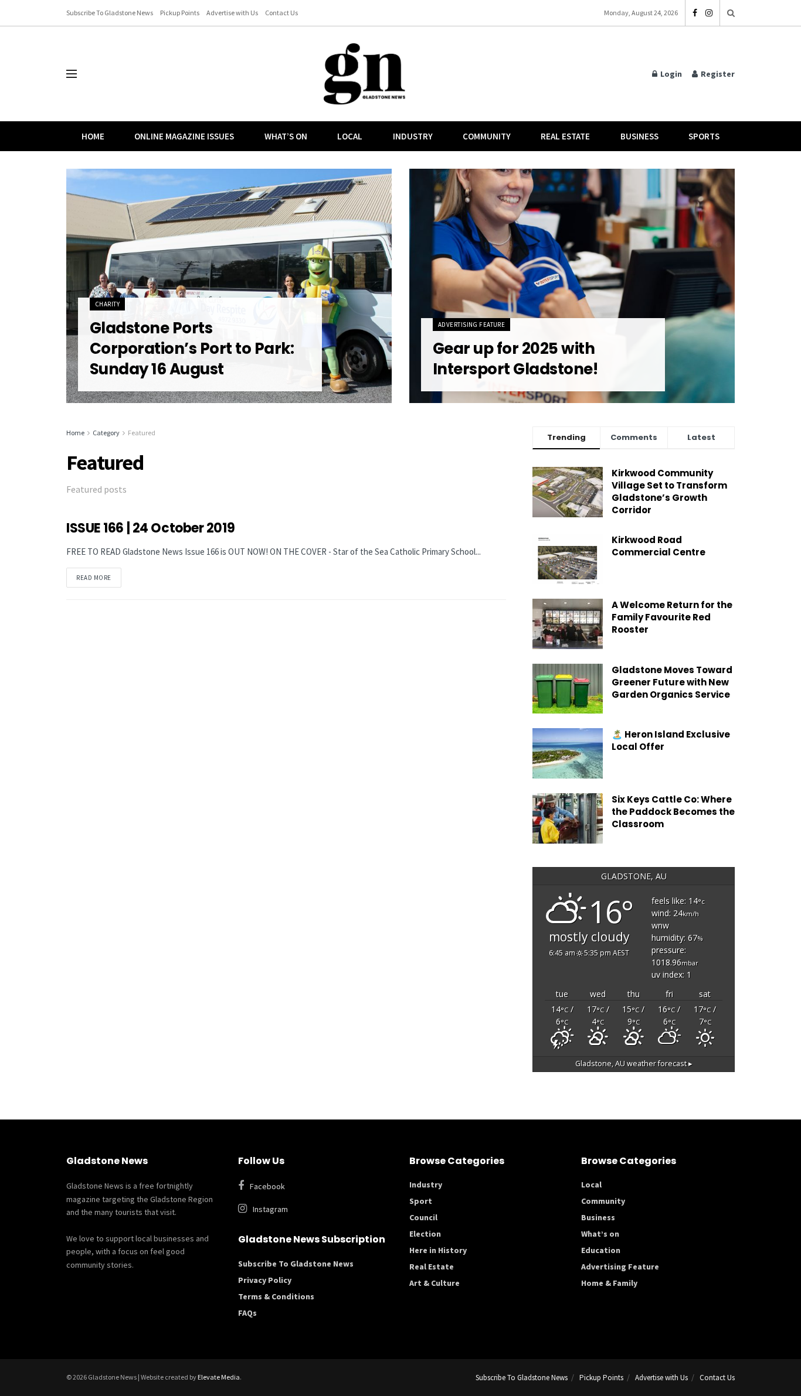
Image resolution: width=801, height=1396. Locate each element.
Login (670, 74)
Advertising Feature (471, 324)
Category (106, 432)
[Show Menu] (71, 74)
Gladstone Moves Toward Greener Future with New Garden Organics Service (672, 682)
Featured (141, 432)
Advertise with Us (232, 12)
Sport (420, 1201)
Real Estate (565, 136)
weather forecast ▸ (634, 1064)
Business (639, 136)
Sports (703, 136)
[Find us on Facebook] (695, 13)
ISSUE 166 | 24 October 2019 (150, 528)
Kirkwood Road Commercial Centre (659, 546)
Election (425, 1233)
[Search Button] (731, 13)
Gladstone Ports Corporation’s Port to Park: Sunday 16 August (192, 349)
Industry (413, 136)
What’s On (285, 136)
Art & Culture (434, 1283)
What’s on (600, 1233)
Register (717, 74)
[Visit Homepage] (365, 74)
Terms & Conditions (276, 1296)
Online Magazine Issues (184, 136)
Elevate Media (219, 1377)
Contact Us (281, 12)
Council (423, 1217)
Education (600, 1250)
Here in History (438, 1250)
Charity (107, 304)
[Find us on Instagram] (708, 13)
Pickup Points (179, 12)
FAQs (247, 1313)
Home (93, 136)
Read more (98, 575)
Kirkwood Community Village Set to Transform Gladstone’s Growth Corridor (669, 491)
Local (349, 136)
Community (487, 136)
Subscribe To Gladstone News (109, 12)
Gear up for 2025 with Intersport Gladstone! (515, 359)
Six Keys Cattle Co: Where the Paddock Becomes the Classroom (673, 811)
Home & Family (609, 1283)
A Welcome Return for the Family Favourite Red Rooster (672, 617)
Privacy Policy (264, 1280)
